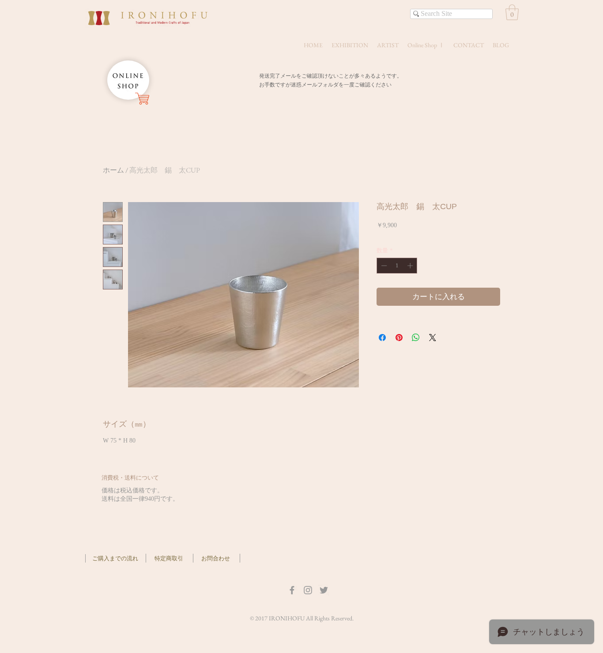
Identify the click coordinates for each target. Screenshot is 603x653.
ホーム (113, 170)
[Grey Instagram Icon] (307, 590)
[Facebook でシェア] (382, 337)
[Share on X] (432, 337)
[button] (512, 12)
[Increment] (411, 265)
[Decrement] (383, 265)
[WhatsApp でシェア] (416, 337)
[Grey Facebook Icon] (292, 590)
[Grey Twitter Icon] (323, 590)
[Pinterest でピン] (399, 337)
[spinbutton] (397, 265)
